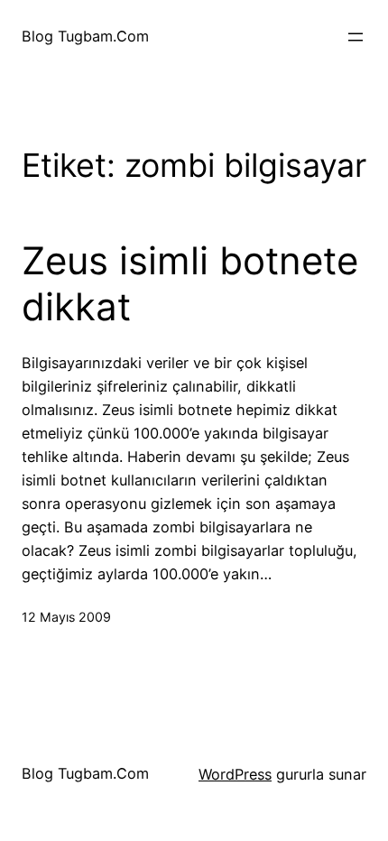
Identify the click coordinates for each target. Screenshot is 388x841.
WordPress (235, 774)
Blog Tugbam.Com (85, 36)
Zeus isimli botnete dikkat (190, 283)
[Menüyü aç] (355, 37)
